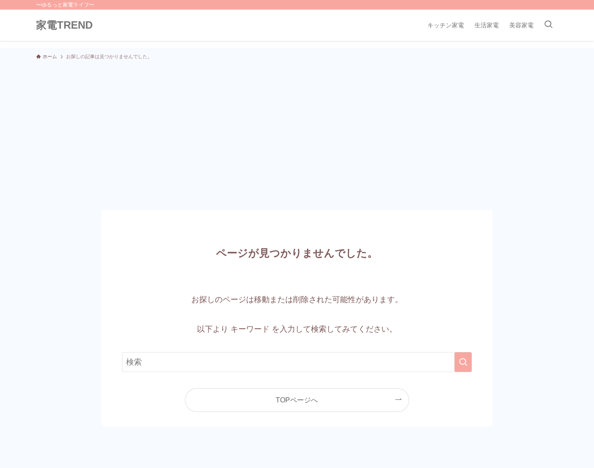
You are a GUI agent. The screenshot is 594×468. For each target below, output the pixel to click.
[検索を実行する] (463, 362)
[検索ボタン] (548, 25)
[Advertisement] (297, 131)
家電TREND (64, 25)
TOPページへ (297, 400)
